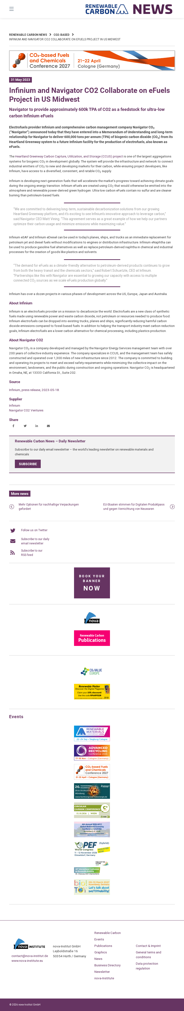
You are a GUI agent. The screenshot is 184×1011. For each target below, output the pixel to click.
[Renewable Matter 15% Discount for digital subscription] (92, 698)
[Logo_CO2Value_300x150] (92, 679)
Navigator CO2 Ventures (26, 410)
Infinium (14, 405)
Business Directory (107, 965)
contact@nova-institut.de (30, 956)
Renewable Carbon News (28, 34)
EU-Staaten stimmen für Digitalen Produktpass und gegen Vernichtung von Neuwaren (134, 507)
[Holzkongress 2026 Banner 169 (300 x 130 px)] (92, 798)
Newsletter (102, 972)
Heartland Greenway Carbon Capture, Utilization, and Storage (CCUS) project (69, 156)
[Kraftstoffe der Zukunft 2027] (92, 874)
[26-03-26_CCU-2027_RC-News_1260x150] (92, 69)
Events (99, 939)
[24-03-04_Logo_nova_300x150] (92, 625)
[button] (13, 426)
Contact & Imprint (148, 946)
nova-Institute (104, 978)
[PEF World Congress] (92, 855)
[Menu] (20, 9)
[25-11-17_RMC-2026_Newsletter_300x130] (92, 740)
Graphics (100, 952)
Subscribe (28, 464)
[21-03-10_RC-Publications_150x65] (92, 645)
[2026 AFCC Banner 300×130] (92, 836)
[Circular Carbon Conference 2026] (92, 817)
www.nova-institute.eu (27, 961)
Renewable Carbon (107, 933)
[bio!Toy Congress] (92, 894)
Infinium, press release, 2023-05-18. (34, 390)
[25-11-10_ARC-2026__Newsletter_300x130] (92, 759)
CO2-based (61, 34)
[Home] (129, 9)
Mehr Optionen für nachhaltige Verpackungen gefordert (49, 507)
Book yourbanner (92, 583)
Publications (103, 946)
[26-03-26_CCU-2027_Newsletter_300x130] (92, 778)
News (98, 959)
